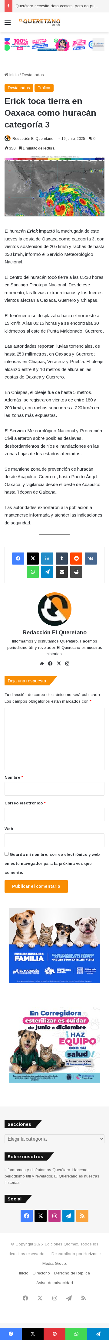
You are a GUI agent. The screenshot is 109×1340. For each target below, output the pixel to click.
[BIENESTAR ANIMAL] (54, 982)
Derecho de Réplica (72, 1273)
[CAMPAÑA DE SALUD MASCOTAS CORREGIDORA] (54, 1081)
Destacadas (33, 74)
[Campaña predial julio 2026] (54, 44)
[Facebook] (18, 558)
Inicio (13, 74)
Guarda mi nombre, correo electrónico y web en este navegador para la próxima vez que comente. (52, 863)
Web (9, 828)
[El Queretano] (39, 22)
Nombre (14, 777)
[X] (33, 558)
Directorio (41, 1273)
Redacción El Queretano (32, 139)
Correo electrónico (25, 803)
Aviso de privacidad (54, 1282)
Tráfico (44, 87)
